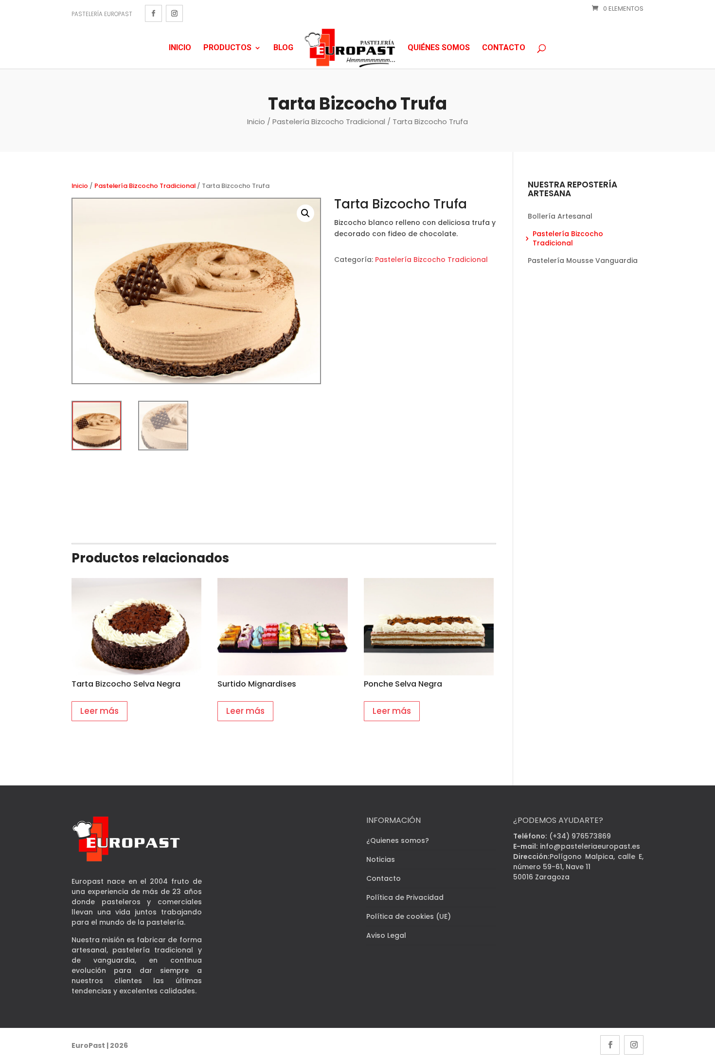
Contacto (503, 48)
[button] (305, 213)
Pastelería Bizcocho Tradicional (328, 121)
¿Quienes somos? (397, 840)
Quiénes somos (439, 48)
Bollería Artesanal (560, 216)
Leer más (99, 711)
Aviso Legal (386, 935)
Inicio (180, 48)
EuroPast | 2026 (100, 1045)
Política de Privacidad (405, 897)
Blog (283, 48)
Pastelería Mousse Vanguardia (583, 260)
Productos (227, 48)
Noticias (380, 859)
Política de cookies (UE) (408, 916)
